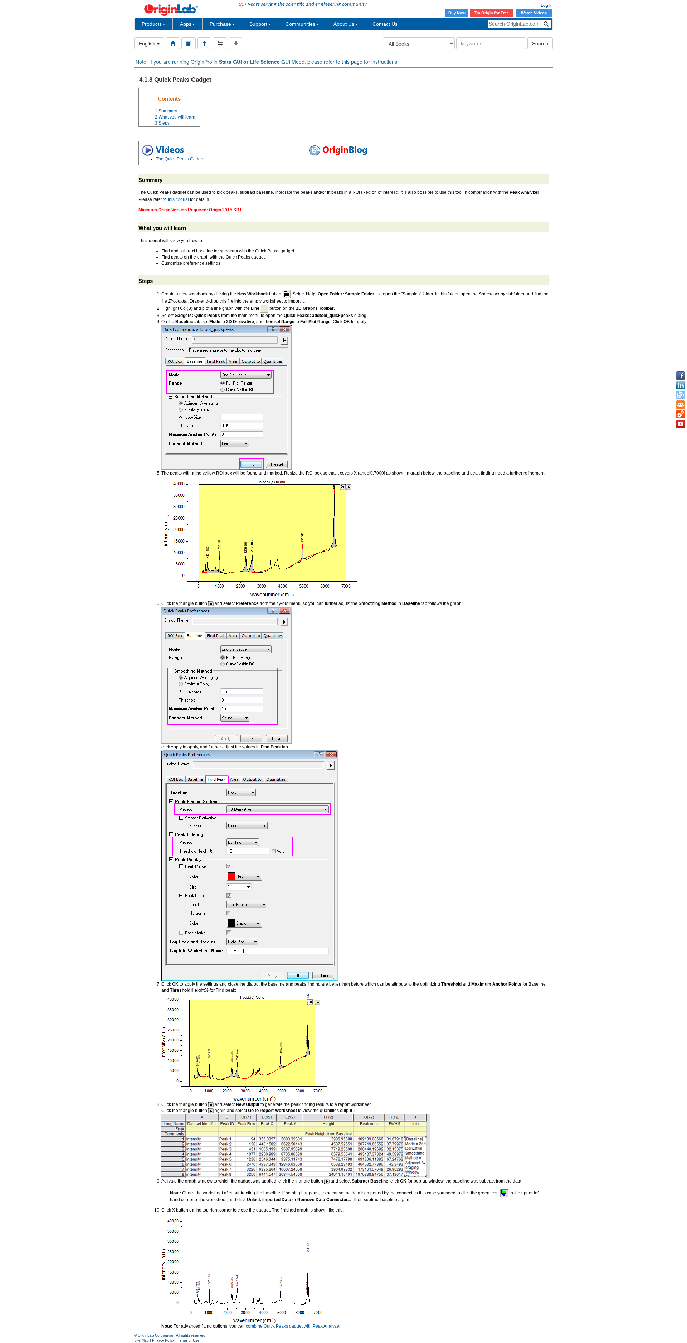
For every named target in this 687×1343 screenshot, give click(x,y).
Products (152, 24)
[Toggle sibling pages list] (220, 43)
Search (540, 43)
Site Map (141, 1340)
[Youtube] (680, 424)
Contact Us (385, 24)
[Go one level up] (204, 43)
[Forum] (680, 404)
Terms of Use (188, 1340)
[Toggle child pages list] (236, 43)
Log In (547, 5)
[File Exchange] (680, 414)
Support (258, 24)
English (148, 43)
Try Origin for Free (491, 13)
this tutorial (178, 199)
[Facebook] (680, 375)
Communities (300, 24)
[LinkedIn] (680, 385)
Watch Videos (534, 13)
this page (352, 61)
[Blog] (680, 395)
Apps (185, 24)
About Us (343, 24)
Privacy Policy (163, 1340)
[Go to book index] (188, 43)
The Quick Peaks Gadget (180, 159)
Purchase (220, 24)
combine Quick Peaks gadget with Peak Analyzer (293, 1326)
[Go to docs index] (173, 43)
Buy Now (457, 13)
